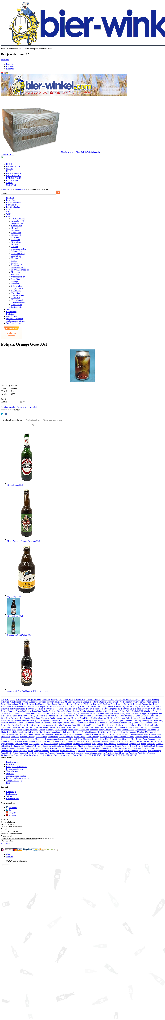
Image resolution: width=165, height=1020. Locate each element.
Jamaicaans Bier (17, 253)
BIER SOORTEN (13, 173)
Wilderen (58, 755)
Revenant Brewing (100, 741)
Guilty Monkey (122, 725)
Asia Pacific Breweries (19, 702)
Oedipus (4, 739)
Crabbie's (26, 713)
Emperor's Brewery (83, 720)
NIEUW (9, 169)
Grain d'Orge (77, 725)
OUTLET (10, 171)
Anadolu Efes (79, 699)
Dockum (75, 718)
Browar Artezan (8, 711)
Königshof (116, 730)
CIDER (9, 183)
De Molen (64, 716)
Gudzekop (110, 725)
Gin (7, 212)
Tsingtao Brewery (41, 750)
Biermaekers (12, 704)
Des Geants (25, 718)
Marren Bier (39, 734)
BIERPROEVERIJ (14, 166)
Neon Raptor (41, 737)
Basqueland (87, 702)
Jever (14, 730)
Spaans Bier (16, 291)
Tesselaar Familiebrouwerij (61, 748)
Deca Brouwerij (12, 718)
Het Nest (52, 727)
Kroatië (14, 260)
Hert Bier (24, 727)
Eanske (18, 720)
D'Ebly (34, 713)
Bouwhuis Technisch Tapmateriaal (138, 704)
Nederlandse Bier (18, 267)
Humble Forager (125, 727)
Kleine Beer (72, 730)
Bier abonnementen (14, 202)
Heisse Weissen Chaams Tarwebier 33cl (23, 541)
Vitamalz (79, 753)
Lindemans (66, 732)
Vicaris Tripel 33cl (14, 597)
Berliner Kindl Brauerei (149, 702)
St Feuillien (5, 746)
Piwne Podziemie (20, 741)
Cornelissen (6, 713)
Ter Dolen (45, 748)
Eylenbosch (129, 720)
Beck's (109, 702)
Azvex (57, 702)
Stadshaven (109, 746)
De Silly (128, 716)
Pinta (10, 741)
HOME (9, 164)
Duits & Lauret (132, 718)
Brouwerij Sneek (96, 709)
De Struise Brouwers (149, 716)
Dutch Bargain (152, 718)
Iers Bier (14, 246)
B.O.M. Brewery (68, 702)
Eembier (25, 720)
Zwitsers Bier (16, 307)
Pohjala (32, 741)
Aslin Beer (33, 702)
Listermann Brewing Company (84, 732)
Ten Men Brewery (32, 748)
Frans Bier (15, 240)
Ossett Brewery (124, 739)
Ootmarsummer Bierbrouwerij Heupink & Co (63, 739)
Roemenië (15, 284)
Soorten (9, 309)
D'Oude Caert (43, 713)
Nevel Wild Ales (66, 737)
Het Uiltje (76, 727)
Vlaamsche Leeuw (97, 753)
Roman (139, 741)
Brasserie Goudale (54, 706)
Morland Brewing (116, 734)
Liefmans (46, 732)
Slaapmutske (122, 744)
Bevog (3, 704)
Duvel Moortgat (7, 720)
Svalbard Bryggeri (8, 748)
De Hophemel (152, 713)
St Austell (159, 744)
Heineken (16, 727)
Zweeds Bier (16, 305)
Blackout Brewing (75, 704)
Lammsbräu (12, 732)
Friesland (10, 198)
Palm (145, 739)
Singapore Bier (17, 288)
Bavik (95, 702)
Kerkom (42, 730)
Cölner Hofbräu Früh (134, 711)
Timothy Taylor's (20, 750)
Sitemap (9, 856)
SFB (94, 744)
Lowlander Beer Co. (120, 732)
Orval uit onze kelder (14, 318)
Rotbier (146, 741)
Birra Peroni (52, 704)
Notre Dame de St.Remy (124, 737)
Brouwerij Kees (65, 709)
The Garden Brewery (122, 748)
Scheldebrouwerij (51, 744)
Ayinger (50, 702)
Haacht (141, 725)
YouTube (12, 815)
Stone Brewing (136, 746)
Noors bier (15, 272)
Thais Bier (15, 293)
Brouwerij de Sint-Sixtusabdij (13, 709)
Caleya (69, 711)
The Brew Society (87, 748)
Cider (8, 209)
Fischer (20, 723)
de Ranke (112, 716)
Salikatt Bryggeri (21, 744)
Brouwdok (92, 706)
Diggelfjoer (35, 718)
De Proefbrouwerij (99, 716)
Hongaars (15, 244)
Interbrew (155, 727)
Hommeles (85, 727)
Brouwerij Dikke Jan (34, 709)
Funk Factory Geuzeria (117, 723)
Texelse (76, 748)
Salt (30, 744)
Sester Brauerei (65, 744)
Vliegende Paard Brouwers (117, 753)
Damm (58, 713)
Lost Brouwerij (104, 732)
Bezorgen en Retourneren (16, 766)
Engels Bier (16, 233)
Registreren (10, 66)
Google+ (12, 813)
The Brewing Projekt (104, 748)
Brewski (83, 706)
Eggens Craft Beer (50, 720)
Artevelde (5, 702)
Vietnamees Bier (18, 302)
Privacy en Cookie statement (17, 778)
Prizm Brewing (66, 741)
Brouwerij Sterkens (112, 709)
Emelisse (70, 720)
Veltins (15, 753)
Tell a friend (11, 796)
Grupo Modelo (89, 725)
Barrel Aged (11, 200)
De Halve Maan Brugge (136, 713)
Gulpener (133, 725)
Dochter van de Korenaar (60, 718)
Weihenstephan (7, 755)
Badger (79, 702)
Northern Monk (106, 737)
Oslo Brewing (111, 739)
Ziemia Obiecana (79, 755)
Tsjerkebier (54, 750)
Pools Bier (15, 279)
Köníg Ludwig (105, 730)
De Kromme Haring (26, 716)
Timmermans (6, 750)
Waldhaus (133, 753)
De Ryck (120, 716)
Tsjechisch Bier (17, 295)
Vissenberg (70, 753)
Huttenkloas (138, 727)
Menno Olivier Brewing (64, 734)
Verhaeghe (60, 753)
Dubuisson (120, 718)
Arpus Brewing (152, 699)
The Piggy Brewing (141, 748)
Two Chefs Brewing (68, 750)
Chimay (115, 711)
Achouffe (46, 699)
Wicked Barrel (47, 755)
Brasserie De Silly (19, 706)
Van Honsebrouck (131, 750)
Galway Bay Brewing (10, 725)
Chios (122, 711)
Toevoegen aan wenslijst (27, 407)
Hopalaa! (95, 727)
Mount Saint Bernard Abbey (136, 734)
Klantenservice (12, 762)
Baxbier (102, 702)
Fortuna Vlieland (70, 723)
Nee (3, 60)
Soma (143, 744)
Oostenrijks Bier (18, 277)
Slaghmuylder (134, 744)
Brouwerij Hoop (51, 709)
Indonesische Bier (18, 249)
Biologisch (10, 314)
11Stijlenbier (10, 699)
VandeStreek (6, 753)
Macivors (149, 732)
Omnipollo (39, 739)
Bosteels (119, 704)
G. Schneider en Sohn (148, 723)
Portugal (14, 281)
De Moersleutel (52, 716)
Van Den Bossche (105, 750)
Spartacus (151, 744)
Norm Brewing (92, 737)
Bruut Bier (36, 711)
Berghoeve (117, 702)
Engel (94, 720)
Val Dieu (81, 750)
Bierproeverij (11, 312)
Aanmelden (5, 843)
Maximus (49, 734)
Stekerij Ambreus (122, 746)
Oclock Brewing (141, 737)
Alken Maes (68, 699)
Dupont (142, 718)
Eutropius (119, 720)
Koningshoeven (128, 730)
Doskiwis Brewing (98, 718)
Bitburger (62, 704)
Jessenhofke (6, 730)
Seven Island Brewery (82, 744)
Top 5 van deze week (15, 323)
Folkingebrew (46, 723)
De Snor (136, 716)
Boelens (106, 704)
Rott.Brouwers (156, 741)
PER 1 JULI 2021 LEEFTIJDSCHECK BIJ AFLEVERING (113, 755)
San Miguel (38, 744)
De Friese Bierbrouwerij (115, 713)
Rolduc (132, 741)
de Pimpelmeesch (76, 716)
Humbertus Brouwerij (109, 727)
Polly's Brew (41, 741)
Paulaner (151, 739)
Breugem (66, 706)
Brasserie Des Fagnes (37, 706)
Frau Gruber (94, 723)
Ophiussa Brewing (90, 739)
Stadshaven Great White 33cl (19, 635)
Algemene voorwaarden (16, 776)
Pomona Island (53, 741)
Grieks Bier (16, 242)
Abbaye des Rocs (34, 699)
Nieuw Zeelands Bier (20, 270)
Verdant (51, 753)
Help (8, 783)
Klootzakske (84, 730)
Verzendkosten (12, 771)
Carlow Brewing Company (84, 711)
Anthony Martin (107, 699)
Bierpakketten (12, 205)
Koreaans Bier (17, 258)
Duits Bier (15, 230)
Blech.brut (88, 704)
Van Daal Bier (91, 750)
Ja (7, 60)
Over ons (10, 773)
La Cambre (151, 730)
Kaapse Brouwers (30, 730)
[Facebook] (6, 415)
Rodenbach (123, 741)
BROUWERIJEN (13, 176)
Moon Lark (96, 734)
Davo (65, 713)
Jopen (19, 730)
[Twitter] (2, 415)
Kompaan (94, 730)
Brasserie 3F (6, 706)
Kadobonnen (11, 794)
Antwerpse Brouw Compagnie (127, 699)
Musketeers (5, 737)
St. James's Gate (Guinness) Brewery (26, 746)
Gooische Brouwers (62, 725)
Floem (37, 723)
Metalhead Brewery (83, 734)
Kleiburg (49, 730)
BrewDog (75, 706)
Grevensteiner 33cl (15, 616)
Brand (155, 704)
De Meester (40, 716)
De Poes (87, 716)
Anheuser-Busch (93, 699)
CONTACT (11, 185)
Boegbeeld (97, 704)
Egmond (62, 720)
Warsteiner (151, 753)
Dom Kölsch (85, 718)
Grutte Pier (101, 725)
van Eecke (118, 750)
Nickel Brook (79, 737)
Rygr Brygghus (7, 744)
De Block (100, 713)
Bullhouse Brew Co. (57, 711)
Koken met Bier (12, 798)
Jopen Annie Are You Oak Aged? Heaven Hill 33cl (28, 691)
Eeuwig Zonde (36, 720)
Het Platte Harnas (64, 727)
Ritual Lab (113, 741)
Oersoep (12, 739)
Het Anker (43, 727)
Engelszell (102, 720)
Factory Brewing (142, 720)
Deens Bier (15, 228)
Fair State (154, 720)
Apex (143, 699)
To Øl (30, 750)
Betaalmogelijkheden (14, 769)
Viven (86, 753)
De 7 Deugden (74, 713)
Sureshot (159, 746)
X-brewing (67, 755)
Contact (9, 854)
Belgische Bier (17, 223)
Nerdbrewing (53, 737)
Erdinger (111, 720)
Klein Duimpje (61, 730)
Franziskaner (83, 723)
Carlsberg (100, 711)
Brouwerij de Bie (154, 706)
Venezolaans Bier (18, 300)
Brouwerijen (11, 792)
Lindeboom (56, 732)
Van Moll (143, 750)
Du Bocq (111, 718)
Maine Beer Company (18, 734)
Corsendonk (17, 713)
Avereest (42, 702)
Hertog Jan (33, 727)
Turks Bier (15, 298)
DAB (52, 713)
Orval (102, 739)
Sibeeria (100, 744)
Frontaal (103, 723)
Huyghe (147, 727)
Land (8, 216)
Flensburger (29, 723)
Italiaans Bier (16, 251)
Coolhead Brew (150, 711)
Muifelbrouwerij (155, 734)
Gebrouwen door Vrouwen (42, 725)
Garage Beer (25, 725)
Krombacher (140, 730)
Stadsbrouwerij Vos (95, 746)
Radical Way (86, 741)
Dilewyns (45, 718)
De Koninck (12, 716)
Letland (14, 263)
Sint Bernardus (110, 744)
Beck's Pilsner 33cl (15, 485)
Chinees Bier (16, 226)
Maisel (30, 734)
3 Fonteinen (21, 699)
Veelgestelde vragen (14, 780)
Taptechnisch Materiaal (15, 321)
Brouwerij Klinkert (81, 709)
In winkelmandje (8, 407)
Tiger (152, 748)
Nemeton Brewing (27, 737)
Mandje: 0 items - (70, 152)
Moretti (105, 734)
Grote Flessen (11, 316)
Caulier (108, 711)
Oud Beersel (136, 739)
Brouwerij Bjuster (121, 706)
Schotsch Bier (17, 286)
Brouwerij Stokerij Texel (131, 709)
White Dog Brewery (32, 755)
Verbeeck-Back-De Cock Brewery (33, 753)
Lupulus (132, 732)
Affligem (54, 699)
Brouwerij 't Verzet (105, 706)
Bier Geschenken (13, 207)
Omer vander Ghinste (25, 739)
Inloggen (9, 64)
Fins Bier (15, 237)
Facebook (13, 808)
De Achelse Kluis (88, 713)
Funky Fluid (133, 723)
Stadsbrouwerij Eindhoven (53, 746)
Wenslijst (10, 69)
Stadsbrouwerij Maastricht (75, 746)
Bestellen (10, 764)
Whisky (9, 214)
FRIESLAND (12, 180)
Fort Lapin (57, 723)
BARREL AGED (13, 178)
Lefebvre (31, 732)
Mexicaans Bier (17, 265)
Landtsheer (22, 732)
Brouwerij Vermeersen (151, 709)
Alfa (60, 699)
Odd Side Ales (155, 737)
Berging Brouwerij (131, 702)
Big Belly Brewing (26, 704)
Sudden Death (149, 746)
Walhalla (142, 753)
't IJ (2, 699)
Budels (45, 711)
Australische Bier (18, 221)
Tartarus (20, 748)
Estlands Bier (16, 235)
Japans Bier (16, 256)
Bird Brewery (40, 704)
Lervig (39, 732)
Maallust (140, 732)
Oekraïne (15, 274)
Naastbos (15, 737)
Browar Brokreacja (23, 711)
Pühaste (77, 741)
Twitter (12, 810)
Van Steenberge (154, 750)
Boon (113, 704)
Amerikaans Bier (18, 219)
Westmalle (18, 755)
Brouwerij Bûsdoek (138, 706)
